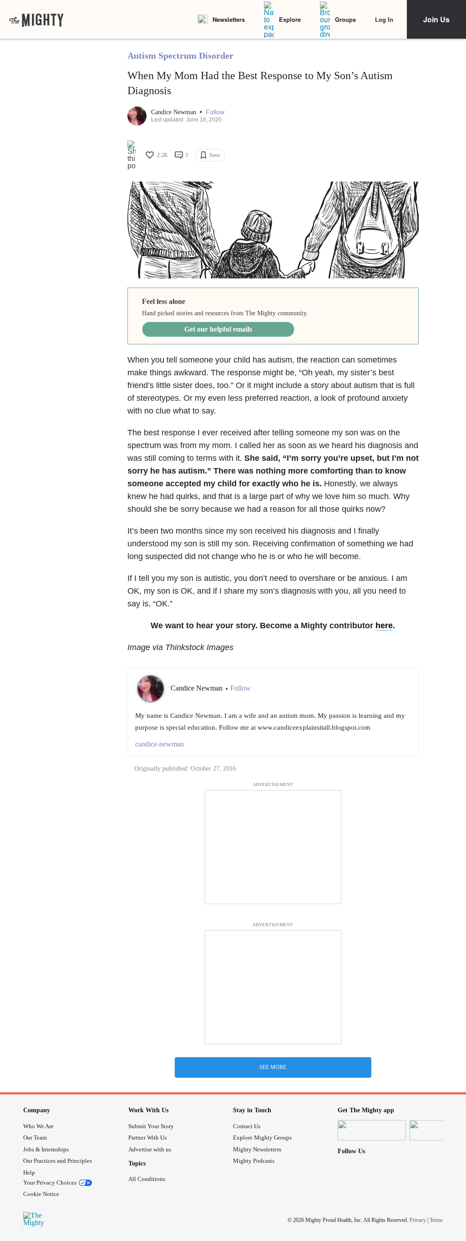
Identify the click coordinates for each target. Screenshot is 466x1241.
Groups (345, 19)
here (384, 625)
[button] (215, 112)
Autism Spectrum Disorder (180, 55)
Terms (436, 1220)
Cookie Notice (41, 1194)
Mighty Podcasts (253, 1160)
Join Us (436, 19)
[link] (36, 19)
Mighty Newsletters (257, 1149)
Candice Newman (174, 112)
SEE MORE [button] (272, 1067)
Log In (384, 19)
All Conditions (146, 1178)
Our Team (35, 1137)
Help (29, 1172)
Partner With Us (147, 1137)
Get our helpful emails (218, 329)
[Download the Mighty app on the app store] (372, 1130)
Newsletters (229, 19)
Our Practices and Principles (57, 1160)
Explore (290, 19)
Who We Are (38, 1126)
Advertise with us (149, 1149)
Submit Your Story (151, 1126)
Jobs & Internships (46, 1149)
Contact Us (246, 1126)
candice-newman (159, 744)
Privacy (418, 1220)
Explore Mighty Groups (262, 1137)
